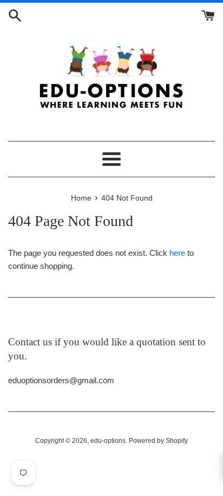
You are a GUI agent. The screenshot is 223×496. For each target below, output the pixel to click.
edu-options (108, 441)
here (177, 252)
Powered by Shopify (158, 441)
